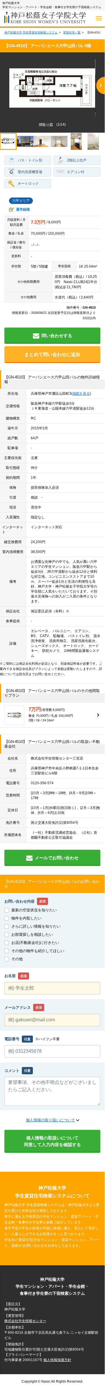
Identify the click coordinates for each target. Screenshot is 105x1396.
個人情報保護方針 (57, 1360)
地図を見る (81, 394)
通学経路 (23, 209)
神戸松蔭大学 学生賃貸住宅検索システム (31, 32)
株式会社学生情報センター (25, 1321)
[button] (100, 85)
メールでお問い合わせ (57, 857)
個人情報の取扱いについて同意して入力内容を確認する (52, 1141)
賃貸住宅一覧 (72, 32)
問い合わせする (57, 335)
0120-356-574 (42, 783)
